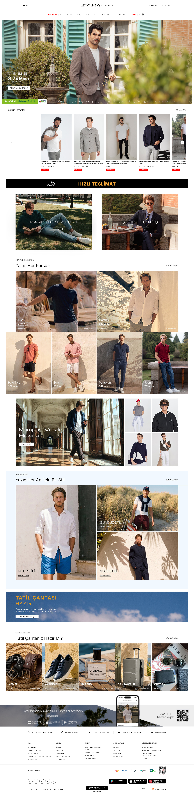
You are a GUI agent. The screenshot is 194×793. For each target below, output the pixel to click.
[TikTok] (53, 781)
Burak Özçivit (117, 753)
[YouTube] (47, 781)
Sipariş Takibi (89, 755)
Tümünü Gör (181, 110)
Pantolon (96, 15)
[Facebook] (36, 781)
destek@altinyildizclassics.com (152, 750)
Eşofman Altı (105, 15)
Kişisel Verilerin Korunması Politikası (39, 756)
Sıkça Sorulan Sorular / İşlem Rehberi (94, 748)
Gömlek (88, 15)
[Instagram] (30, 781)
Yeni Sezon (117, 750)
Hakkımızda (32, 747)
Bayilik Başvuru (33, 753)
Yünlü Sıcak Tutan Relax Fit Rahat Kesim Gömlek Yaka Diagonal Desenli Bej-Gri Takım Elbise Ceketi (89, 164)
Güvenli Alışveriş (90, 758)
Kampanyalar (60, 753)
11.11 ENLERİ (133, 15)
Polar (61, 15)
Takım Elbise (122, 15)
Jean (114, 15)
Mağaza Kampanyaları (63, 756)
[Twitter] (41, 781)
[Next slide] (190, 62)
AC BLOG (116, 747)
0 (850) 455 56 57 (147, 747)
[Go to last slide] (11, 142)
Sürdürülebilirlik (33, 759)
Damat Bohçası (118, 756)
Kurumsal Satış (61, 759)
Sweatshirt (70, 15)
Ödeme (59, 747)
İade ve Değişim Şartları (93, 752)
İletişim (144, 758)
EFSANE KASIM (52, 15)
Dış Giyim (79, 15)
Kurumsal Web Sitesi (34, 750)
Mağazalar (59, 750)
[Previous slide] (4, 62)
